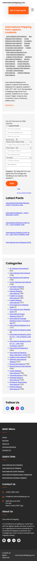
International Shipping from (16, 52)
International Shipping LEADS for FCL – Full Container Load (18, 224)
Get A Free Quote (18, 10)
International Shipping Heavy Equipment (17, 475)
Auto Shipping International (16, 36)
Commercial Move (9, 447)
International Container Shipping (14, 478)
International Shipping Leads (20, 330)
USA (21, 506)
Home (4, 437)
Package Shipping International (18, 68)
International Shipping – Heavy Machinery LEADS (17, 214)
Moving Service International (20, 366)
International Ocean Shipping (13, 471)
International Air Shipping (11, 468)
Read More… (9, 105)
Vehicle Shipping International (16, 388)
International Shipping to (15, 55)
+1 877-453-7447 (12, 492)
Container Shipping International (18, 42)
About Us (5, 444)
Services (5, 441)
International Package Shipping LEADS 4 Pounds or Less (17, 204)
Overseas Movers (23, 66)
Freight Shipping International (18, 49)
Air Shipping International (19, 268)
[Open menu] (32, 10)
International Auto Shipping (12, 465)
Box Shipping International (18, 37)
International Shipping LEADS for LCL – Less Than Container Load (18, 233)
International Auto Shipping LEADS (18, 242)
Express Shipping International (17, 44)
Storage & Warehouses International (14, 71)
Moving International (17, 364)
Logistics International (14, 57)
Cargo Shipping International (17, 40)
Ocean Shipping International (15, 372)
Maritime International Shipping (18, 58)
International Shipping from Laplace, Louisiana (18, 30)
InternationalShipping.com (14, 3)
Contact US (6, 450)
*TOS (18, 189)
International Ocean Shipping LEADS (17, 315)
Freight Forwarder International (17, 46)
